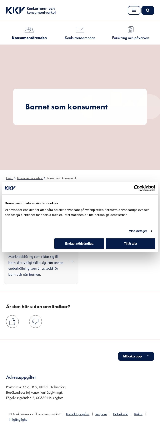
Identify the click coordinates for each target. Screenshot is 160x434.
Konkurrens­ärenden (80, 37)
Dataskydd (120, 414)
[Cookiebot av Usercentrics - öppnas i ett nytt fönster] (137, 188)
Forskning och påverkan (130, 37)
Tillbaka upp (132, 356)
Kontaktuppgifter (77, 414)
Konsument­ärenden (29, 37)
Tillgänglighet (18, 419)
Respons (101, 414)
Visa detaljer (138, 231)
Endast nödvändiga (79, 243)
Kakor (138, 414)
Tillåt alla (130, 243)
